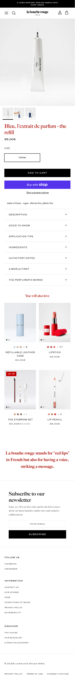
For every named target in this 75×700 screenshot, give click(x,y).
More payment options (37, 192)
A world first (19, 269)
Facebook (10, 564)
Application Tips (21, 237)
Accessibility (12, 613)
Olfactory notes (22, 258)
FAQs (7, 597)
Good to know (19, 226)
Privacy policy (13, 608)
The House (10, 633)
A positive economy (16, 643)
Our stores (11, 592)
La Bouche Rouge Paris (29, 664)
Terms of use (34, 674)
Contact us (11, 587)
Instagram (10, 569)
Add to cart (37, 173)
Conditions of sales (17, 602)
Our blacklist (13, 638)
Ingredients (18, 248)
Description (18, 215)
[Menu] (6, 13)
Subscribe (37, 534)
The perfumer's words (26, 280)
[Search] (15, 13)
